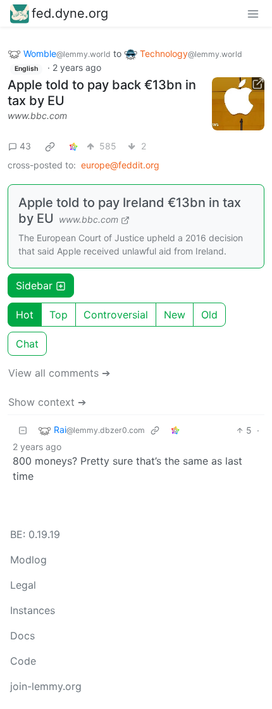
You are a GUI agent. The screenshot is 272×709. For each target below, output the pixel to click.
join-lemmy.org (46, 686)
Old (209, 314)
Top (58, 314)
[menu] (253, 13)
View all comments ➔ (59, 373)
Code (23, 661)
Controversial (115, 314)
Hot (25, 314)
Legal (23, 585)
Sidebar (34, 285)
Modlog (28, 559)
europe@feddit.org (120, 165)
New (174, 314)
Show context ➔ (47, 402)
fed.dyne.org (70, 13)
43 (25, 146)
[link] (50, 146)
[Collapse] (23, 430)
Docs (22, 635)
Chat (27, 343)
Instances (32, 610)
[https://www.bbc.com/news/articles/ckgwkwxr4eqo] (238, 103)
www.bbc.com (37, 115)
